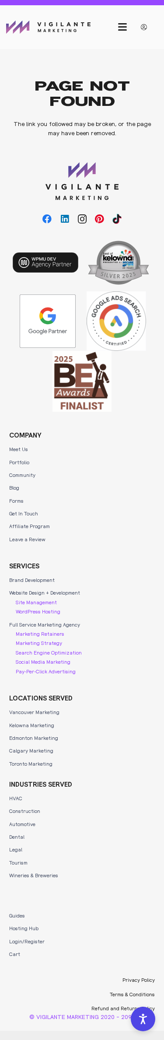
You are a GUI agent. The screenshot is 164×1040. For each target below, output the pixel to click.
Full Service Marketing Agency (44, 624)
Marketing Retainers (40, 633)
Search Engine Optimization (49, 652)
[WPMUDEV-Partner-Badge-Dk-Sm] (45, 262)
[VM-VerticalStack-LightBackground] (82, 181)
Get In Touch (23, 513)
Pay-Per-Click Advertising (46, 671)
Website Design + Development (44, 592)
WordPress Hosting (38, 611)
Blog (14, 487)
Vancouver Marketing (34, 712)
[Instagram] (82, 219)
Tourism (18, 862)
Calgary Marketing (31, 750)
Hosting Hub (23, 928)
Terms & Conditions (132, 994)
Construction (24, 811)
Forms (16, 500)
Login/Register (27, 941)
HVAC (15, 798)
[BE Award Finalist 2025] (82, 381)
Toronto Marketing (30, 763)
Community (22, 475)
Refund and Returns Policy (123, 1008)
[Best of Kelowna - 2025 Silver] (118, 263)
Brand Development (32, 580)
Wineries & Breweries (33, 875)
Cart (14, 954)
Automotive (22, 824)
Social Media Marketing (43, 661)
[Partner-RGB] (47, 321)
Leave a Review (27, 539)
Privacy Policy (138, 980)
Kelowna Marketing (31, 725)
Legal (15, 849)
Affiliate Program (29, 526)
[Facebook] (47, 219)
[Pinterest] (100, 219)
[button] (122, 27)
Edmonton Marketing (33, 738)
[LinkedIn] (65, 219)
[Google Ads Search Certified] (116, 320)
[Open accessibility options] (143, 1019)
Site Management (36, 602)
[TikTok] (117, 219)
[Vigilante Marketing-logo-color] (48, 27)
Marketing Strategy (39, 643)
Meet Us (18, 449)
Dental (16, 836)
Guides (17, 915)
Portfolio (19, 462)
